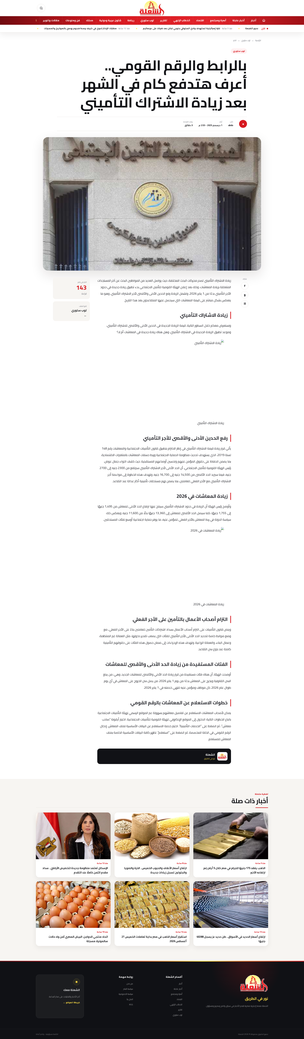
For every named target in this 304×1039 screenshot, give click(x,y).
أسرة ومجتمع (218, 20)
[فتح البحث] (41, 8)
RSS (131, 1005)
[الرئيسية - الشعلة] (152, 8)
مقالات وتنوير (51, 20)
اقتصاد (200, 20)
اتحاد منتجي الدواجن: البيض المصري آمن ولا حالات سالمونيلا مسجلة (78, 939)
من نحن (129, 984)
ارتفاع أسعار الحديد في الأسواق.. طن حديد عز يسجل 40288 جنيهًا (231, 939)
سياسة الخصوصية (126, 994)
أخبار (253, 20)
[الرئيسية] (263, 20)
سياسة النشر (128, 989)
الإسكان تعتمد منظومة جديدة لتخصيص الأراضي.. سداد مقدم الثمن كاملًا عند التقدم (75, 870)
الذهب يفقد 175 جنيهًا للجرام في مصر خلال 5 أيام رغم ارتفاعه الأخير (234, 870)
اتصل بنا (130, 999)
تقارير (163, 20)
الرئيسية (258, 40)
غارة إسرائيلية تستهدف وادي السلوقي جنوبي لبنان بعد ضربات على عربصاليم (223, 28)
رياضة (130, 20)
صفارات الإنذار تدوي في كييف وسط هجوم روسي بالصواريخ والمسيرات (122, 28)
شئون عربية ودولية (110, 20)
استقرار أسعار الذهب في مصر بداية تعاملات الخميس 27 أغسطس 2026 (154, 939)
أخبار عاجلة (238, 20)
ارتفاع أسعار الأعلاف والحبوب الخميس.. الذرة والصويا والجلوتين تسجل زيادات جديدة (155, 870)
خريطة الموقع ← (71, 1002)
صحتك (89, 20)
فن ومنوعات (72, 20)
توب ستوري (147, 20)
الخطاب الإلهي (181, 20)
